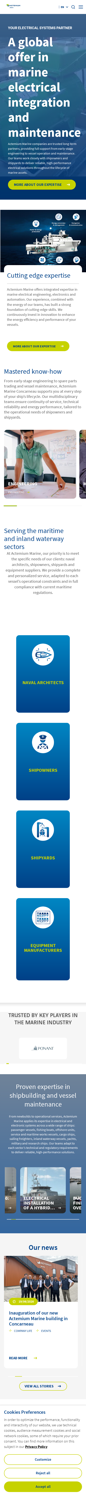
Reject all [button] (43, 1473)
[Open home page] (13, 7)
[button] (5, 1063)
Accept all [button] (43, 1486)
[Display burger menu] (81, 7)
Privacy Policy (36, 1446)
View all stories (39, 1386)
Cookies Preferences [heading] (24, 1412)
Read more (18, 1358)
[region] (43, 1048)
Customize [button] (43, 1459)
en (62, 7)
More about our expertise (38, 184)
